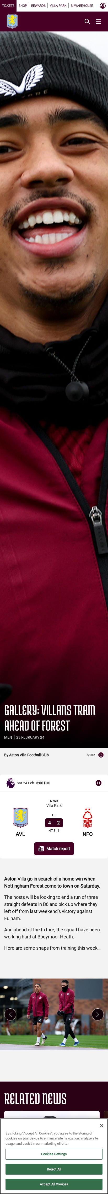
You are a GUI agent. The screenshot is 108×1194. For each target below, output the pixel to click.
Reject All (54, 1169)
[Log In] (103, 6)
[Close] (101, 1125)
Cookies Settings (54, 1154)
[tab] (8, 6)
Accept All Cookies (54, 1184)
